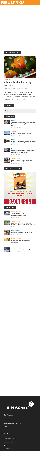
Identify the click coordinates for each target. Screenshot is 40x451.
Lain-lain (13, 120)
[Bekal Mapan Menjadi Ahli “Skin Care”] (7, 232)
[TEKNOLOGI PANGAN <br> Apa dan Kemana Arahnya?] (7, 213)
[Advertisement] (20, 27)
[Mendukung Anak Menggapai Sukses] (7, 133)
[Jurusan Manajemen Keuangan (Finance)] (7, 249)
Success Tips (7, 79)
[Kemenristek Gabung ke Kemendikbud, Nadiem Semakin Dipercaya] (7, 150)
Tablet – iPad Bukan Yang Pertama (17, 84)
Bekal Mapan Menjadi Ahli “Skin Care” (22, 232)
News (12, 148)
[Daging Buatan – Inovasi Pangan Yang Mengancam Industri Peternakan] (7, 160)
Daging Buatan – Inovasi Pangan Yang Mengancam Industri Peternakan (21, 161)
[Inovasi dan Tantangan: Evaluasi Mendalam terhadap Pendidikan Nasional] (7, 141)
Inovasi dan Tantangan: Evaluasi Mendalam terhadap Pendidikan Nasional (23, 142)
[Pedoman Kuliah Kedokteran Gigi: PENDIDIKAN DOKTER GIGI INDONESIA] (7, 223)
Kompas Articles (15, 230)
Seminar (6, 420)
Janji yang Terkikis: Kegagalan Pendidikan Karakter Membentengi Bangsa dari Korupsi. (23, 124)
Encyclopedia (8, 430)
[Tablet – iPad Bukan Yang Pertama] (20, 67)
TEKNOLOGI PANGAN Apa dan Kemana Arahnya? (19, 214)
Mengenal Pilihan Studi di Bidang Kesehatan (20, 241)
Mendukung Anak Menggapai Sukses (21, 133)
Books (5, 426)
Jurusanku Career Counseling (12, 423)
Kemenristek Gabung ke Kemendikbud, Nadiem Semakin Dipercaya (22, 151)
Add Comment (23, 88)
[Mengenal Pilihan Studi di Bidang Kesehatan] (7, 239)
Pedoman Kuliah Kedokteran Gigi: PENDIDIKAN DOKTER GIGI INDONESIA (23, 223)
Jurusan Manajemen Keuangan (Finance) (22, 250)
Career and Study (16, 158)
